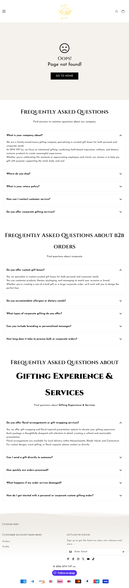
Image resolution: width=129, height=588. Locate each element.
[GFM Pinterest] (68, 559)
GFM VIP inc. (69, 566)
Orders (6, 541)
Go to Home (64, 76)
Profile (5, 547)
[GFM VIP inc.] (64, 11)
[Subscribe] (123, 551)
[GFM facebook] (73, 559)
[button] (123, 11)
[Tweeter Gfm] (83, 559)
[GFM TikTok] (93, 559)
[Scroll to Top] (122, 571)
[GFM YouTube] (88, 559)
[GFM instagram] (78, 559)
